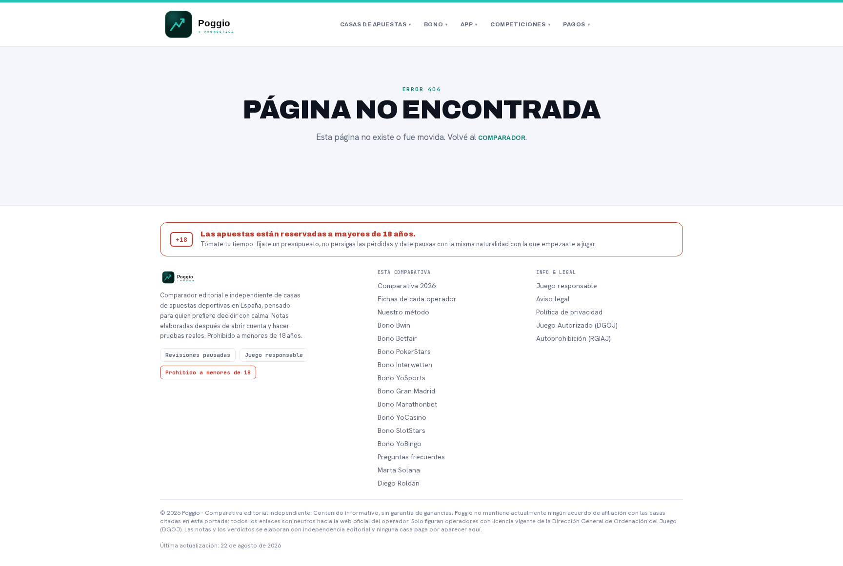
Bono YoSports (401, 377)
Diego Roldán (399, 483)
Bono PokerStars (404, 351)
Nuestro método (403, 312)
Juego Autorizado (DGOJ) (577, 325)
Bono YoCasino (402, 417)
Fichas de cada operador (417, 298)
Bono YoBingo (400, 443)
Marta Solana (399, 470)
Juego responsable (566, 285)
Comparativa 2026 (407, 285)
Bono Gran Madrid (406, 391)
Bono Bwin (394, 325)
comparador (502, 138)
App (469, 24)
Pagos (576, 24)
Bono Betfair (397, 338)
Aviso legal (553, 298)
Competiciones (520, 24)
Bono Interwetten (405, 364)
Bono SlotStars (401, 430)
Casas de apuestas (375, 24)
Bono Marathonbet (407, 404)
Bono (436, 24)
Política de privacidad (569, 312)
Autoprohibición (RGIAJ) (573, 338)
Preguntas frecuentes (411, 456)
